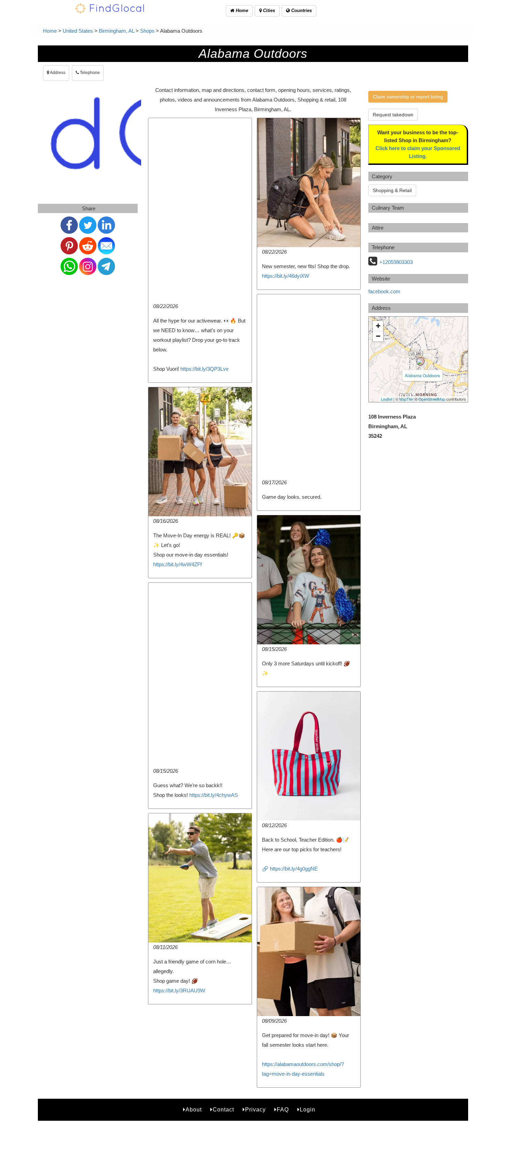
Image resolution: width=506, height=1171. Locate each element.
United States (78, 31)
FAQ (283, 1109)
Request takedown (393, 114)
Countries (301, 10)
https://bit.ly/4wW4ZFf (177, 564)
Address (57, 72)
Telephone (89, 72)
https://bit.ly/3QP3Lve (204, 369)
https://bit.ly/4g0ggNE (294, 869)
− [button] (378, 336)
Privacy (255, 1109)
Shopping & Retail (392, 190)
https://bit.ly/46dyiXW (285, 276)
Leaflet (386, 399)
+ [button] (378, 325)
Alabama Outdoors (422, 375)
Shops (147, 31)
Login (307, 1109)
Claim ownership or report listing (408, 96)
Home (241, 10)
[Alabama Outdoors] (420, 361)
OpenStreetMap (432, 399)
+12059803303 (396, 262)
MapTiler (406, 399)
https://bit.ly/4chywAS (213, 795)
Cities (268, 10)
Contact (223, 1109)
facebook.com (384, 291)
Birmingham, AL (116, 31)
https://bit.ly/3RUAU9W (179, 990)
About (194, 1109)
